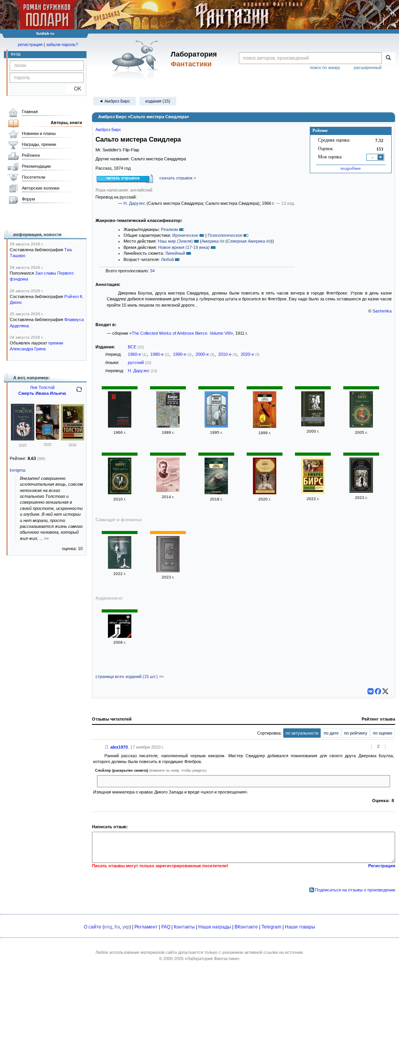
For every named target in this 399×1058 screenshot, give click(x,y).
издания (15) (157, 101)
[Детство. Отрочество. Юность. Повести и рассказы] (47, 438)
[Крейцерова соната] (72, 439)
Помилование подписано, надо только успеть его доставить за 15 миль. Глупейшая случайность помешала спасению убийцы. (226, 781)
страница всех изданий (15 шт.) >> (129, 676)
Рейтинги (31, 155)
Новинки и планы (39, 133)
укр (125, 927)
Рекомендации (36, 166)
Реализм (169, 229)
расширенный (367, 67)
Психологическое (225, 235)
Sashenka (382, 311)
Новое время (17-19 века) (184, 247)
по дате (331, 733)
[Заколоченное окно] (167, 426)
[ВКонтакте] (370, 691)
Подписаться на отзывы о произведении (355, 890)
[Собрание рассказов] (167, 490)
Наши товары (300, 927)
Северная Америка (246, 241)
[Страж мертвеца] (264, 426)
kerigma (17, 470)
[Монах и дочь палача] (361, 491)
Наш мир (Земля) (175, 241)
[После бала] (22, 439)
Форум (28, 199)
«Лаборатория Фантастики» (212, 958)
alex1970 (119, 747)
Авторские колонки (40, 188)
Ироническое (185, 235)
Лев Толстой (42, 387)
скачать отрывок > (177, 178)
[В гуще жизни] (167, 570)
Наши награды (214, 927)
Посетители (33, 177)
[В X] (385, 691)
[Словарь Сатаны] (361, 426)
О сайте (92, 927)
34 (152, 270)
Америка (210, 241)
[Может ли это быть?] (216, 426)
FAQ (165, 927)
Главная (30, 111)
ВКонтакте (246, 927)
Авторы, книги (66, 122)
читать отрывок (123, 178)
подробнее (351, 168)
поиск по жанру (325, 67)
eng (108, 927)
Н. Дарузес (134, 203)
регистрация (30, 44)
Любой (167, 259)
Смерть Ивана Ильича (42, 393)
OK (74, 89)
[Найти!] (388, 58)
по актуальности (302, 733)
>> (46, 538)
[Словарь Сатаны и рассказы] (119, 426)
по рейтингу (355, 733)
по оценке (382, 733)
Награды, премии (39, 144)
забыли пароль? (62, 44)
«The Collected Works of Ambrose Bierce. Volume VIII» (181, 333)
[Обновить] (79, 392)
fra (117, 927)
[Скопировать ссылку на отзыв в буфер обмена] (106, 747)
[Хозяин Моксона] (119, 567)
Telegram (271, 927)
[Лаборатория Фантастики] (136, 59)
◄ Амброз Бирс (114, 101)
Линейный (175, 253)
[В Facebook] (378, 691)
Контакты (184, 927)
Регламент (146, 927)
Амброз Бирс (108, 129)
